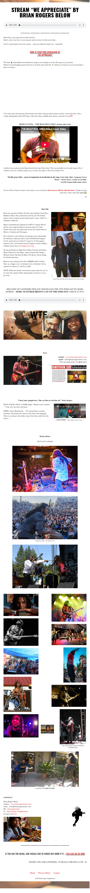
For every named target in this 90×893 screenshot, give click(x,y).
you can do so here (75, 854)
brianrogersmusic (13, 809)
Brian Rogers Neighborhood (17, 811)
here (15, 814)
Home (32, 873)
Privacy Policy (44, 873)
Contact (56, 873)
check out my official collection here (61, 190)
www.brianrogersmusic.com (76, 357)
